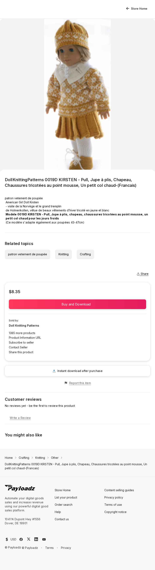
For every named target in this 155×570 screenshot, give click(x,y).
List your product (66, 497)
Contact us (62, 519)
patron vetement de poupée (27, 254)
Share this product (21, 352)
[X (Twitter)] (28, 539)
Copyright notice (115, 512)
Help (58, 512)
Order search (63, 504)
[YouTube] (44, 539)
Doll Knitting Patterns (24, 325)
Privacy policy (113, 497)
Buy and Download (77, 304)
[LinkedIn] (36, 539)
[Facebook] (21, 539)
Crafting (85, 254)
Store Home (139, 8)
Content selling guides (119, 490)
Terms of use (113, 504)
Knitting (63, 254)
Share (145, 273)
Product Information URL (25, 337)
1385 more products (22, 333)
